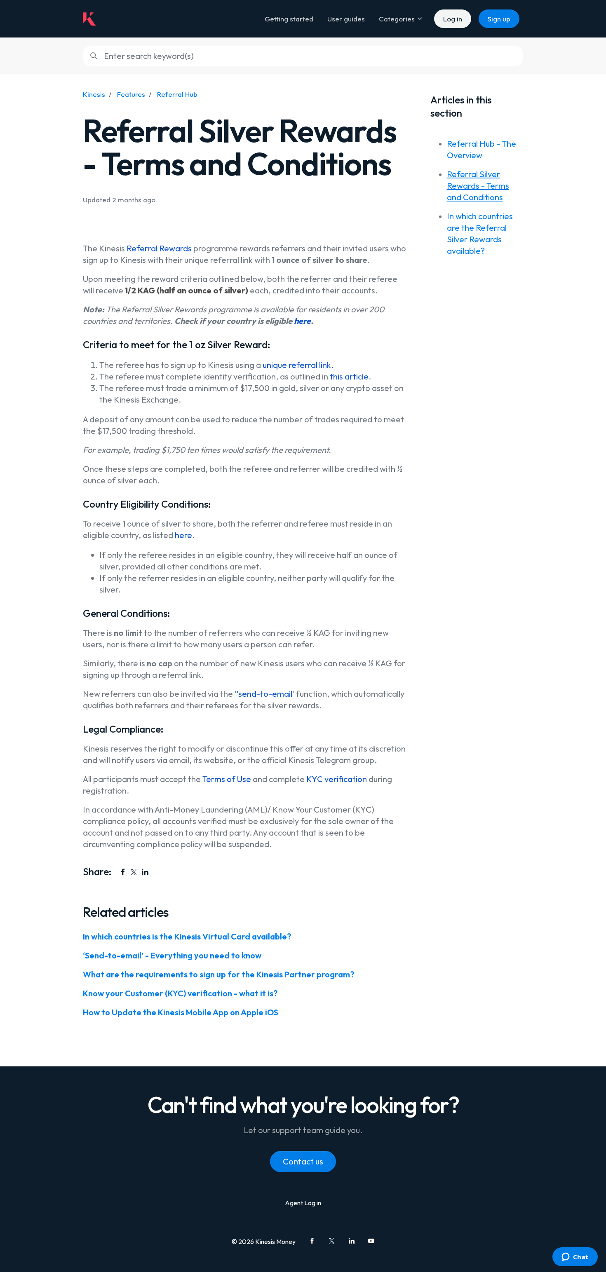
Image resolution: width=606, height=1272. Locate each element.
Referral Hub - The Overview (481, 149)
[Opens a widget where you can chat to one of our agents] (575, 1257)
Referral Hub (177, 94)
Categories (397, 18)
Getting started (289, 18)
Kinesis (94, 94)
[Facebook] (123, 872)
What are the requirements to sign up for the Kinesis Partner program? (218, 974)
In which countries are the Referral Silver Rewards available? (480, 233)
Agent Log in (303, 1203)
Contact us (303, 1161)
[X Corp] (134, 872)
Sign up (499, 18)
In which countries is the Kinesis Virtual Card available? (187, 936)
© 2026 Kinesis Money (264, 1241)
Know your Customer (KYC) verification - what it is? (180, 993)
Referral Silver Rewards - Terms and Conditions (478, 185)
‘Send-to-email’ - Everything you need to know (172, 955)
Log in (452, 18)
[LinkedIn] (145, 872)
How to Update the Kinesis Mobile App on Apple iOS (180, 1012)
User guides (346, 18)
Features (131, 94)
